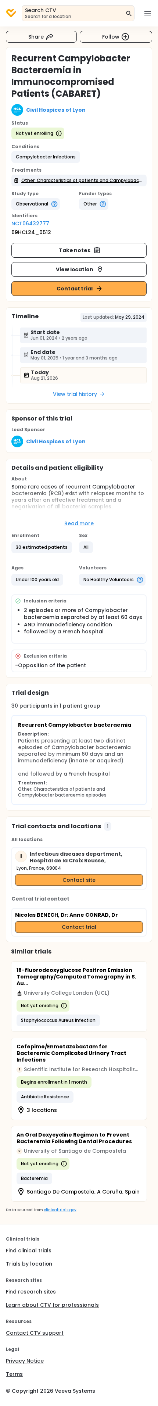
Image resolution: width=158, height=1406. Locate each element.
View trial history (75, 394)
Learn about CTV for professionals (52, 1305)
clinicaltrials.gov (60, 1210)
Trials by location (29, 1263)
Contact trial (75, 288)
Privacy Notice (25, 1360)
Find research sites (31, 1291)
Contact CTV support (35, 1333)
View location (75, 269)
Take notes (75, 250)
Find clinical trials (28, 1250)
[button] (45, 157)
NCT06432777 (30, 223)
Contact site (79, 880)
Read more (79, 523)
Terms (14, 1374)
